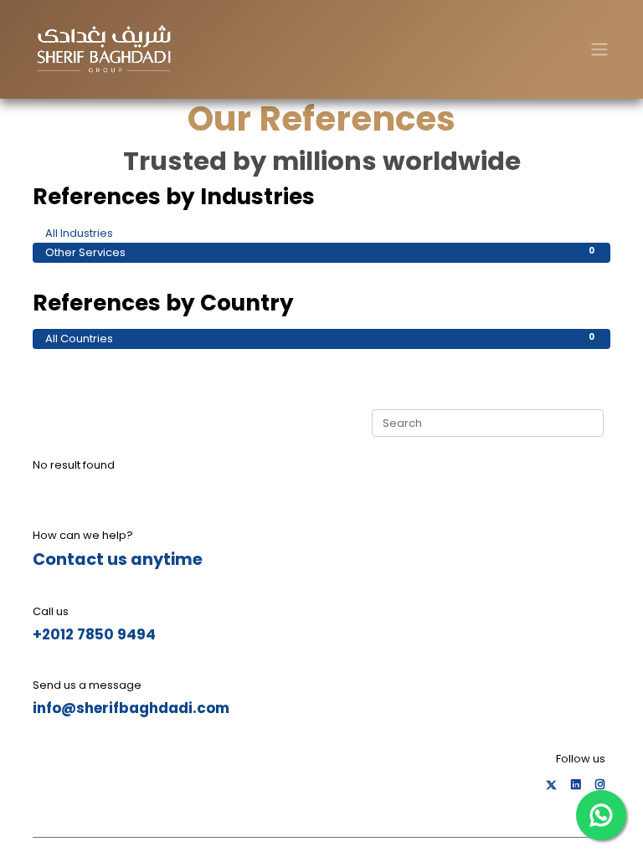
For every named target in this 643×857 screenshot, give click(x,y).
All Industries (319, 233)
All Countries (319, 338)
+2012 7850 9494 (94, 634)
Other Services (319, 252)
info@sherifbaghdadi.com (131, 708)
